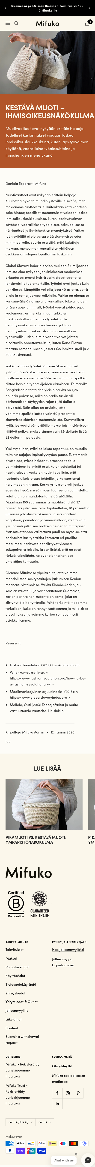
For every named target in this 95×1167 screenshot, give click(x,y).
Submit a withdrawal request (22, 1039)
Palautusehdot (17, 967)
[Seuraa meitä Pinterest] (78, 1093)
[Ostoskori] (87, 23)
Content (12, 1028)
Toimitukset (15, 949)
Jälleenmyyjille (17, 1010)
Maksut (11, 958)
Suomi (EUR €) (18, 1122)
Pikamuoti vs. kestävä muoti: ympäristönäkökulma (36, 839)
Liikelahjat (14, 1019)
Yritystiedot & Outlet (22, 1001)
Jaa (8, 741)
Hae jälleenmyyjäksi (68, 949)
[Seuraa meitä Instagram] (67, 1093)
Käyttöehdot (15, 975)
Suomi (43, 1122)
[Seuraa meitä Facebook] (57, 1093)
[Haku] (16, 23)
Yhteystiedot (15, 993)
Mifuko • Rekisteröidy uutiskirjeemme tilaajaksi (22, 1070)
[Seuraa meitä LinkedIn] (57, 1103)
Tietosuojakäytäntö (21, 984)
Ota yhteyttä (62, 1066)
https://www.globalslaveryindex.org (38, 697)
